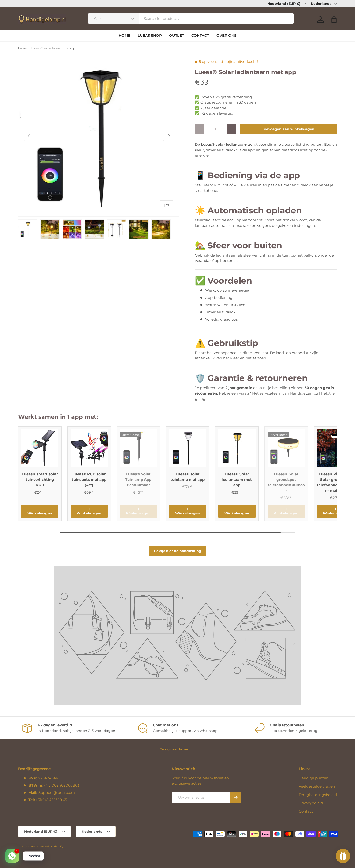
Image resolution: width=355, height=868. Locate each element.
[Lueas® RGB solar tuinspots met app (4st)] (89, 448)
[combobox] (191, 18)
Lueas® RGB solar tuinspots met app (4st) (89, 479)
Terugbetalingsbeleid (318, 794)
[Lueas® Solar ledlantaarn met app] (237, 448)
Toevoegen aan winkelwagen (288, 129)
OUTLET (176, 35)
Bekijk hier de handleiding (177, 551)
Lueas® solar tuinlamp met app (187, 477)
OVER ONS (226, 35)
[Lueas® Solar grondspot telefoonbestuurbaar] (286, 448)
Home (22, 48)
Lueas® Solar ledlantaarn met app (53, 48)
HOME (124, 35)
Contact (306, 811)
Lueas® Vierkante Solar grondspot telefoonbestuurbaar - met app (335, 482)
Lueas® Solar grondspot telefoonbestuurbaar (286, 482)
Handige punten (313, 778)
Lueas (32, 846)
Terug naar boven (175, 749)
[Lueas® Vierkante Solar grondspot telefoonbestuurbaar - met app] (335, 448)
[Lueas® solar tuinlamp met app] (187, 448)
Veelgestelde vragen (317, 786)
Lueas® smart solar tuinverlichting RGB (40, 479)
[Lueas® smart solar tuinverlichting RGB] (39, 448)
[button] (334, 19)
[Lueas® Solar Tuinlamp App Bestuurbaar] (138, 448)
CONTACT (200, 35)
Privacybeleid (311, 803)
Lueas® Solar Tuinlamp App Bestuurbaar (138, 479)
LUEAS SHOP (150, 35)
